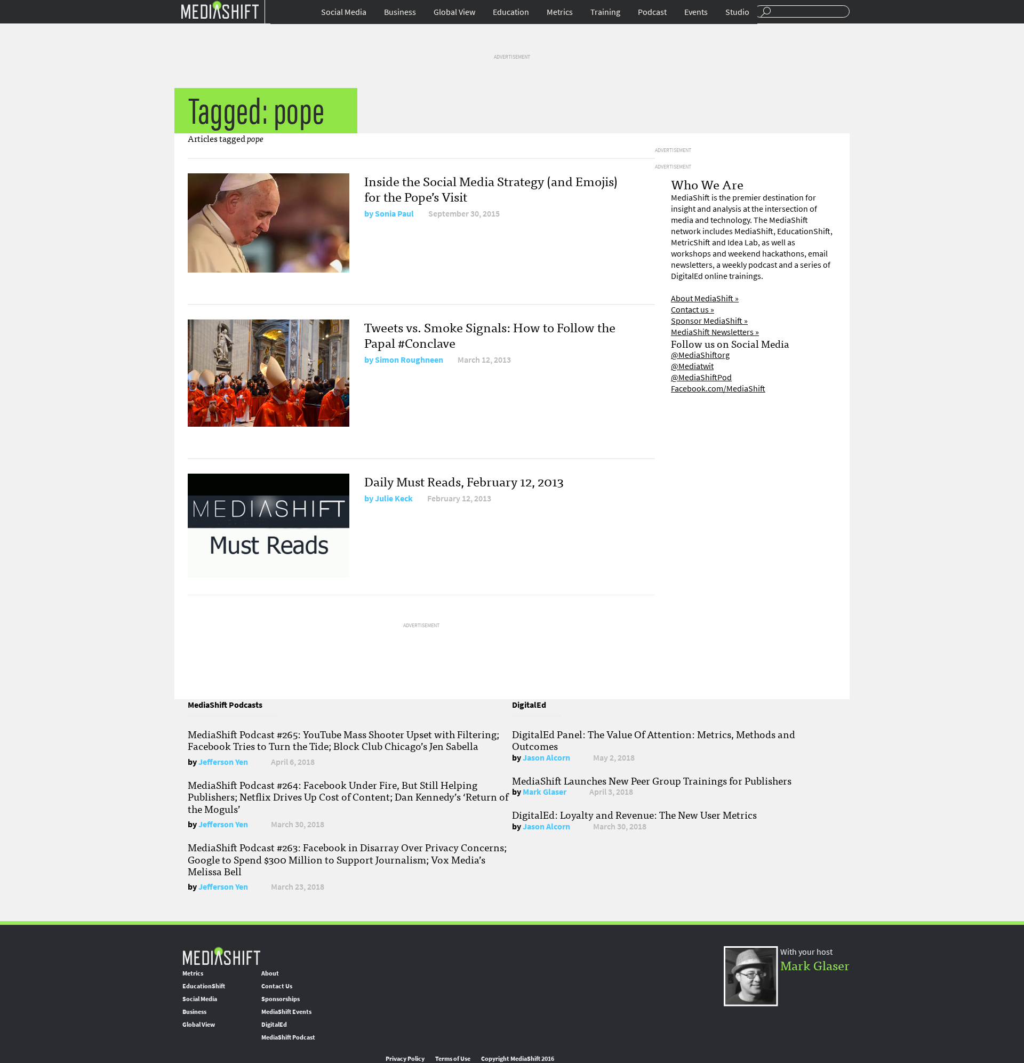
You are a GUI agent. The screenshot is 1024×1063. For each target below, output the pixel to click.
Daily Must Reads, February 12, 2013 (464, 480)
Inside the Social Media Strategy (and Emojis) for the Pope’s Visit (491, 188)
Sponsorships (280, 999)
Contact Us (276, 986)
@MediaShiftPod (701, 377)
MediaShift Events (286, 1012)
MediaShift (221, 955)
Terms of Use (452, 1058)
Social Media (343, 12)
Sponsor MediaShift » (709, 320)
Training (605, 12)
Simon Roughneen (409, 359)
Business (400, 12)
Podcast (652, 12)
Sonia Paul (394, 213)
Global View (454, 12)
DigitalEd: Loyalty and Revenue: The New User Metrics (634, 814)
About (270, 973)
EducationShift (203, 986)
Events (696, 12)
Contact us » (692, 309)
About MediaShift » (705, 298)
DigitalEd (274, 1024)
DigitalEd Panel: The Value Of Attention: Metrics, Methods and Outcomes (653, 740)
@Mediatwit (692, 366)
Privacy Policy (405, 1058)
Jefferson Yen (223, 762)
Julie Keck (394, 498)
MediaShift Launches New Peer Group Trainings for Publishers (651, 780)
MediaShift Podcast (288, 1037)
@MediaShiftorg (700, 355)
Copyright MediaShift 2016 (517, 1058)
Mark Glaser (544, 791)
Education (511, 12)
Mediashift (220, 9)
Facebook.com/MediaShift (718, 388)
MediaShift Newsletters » (715, 332)
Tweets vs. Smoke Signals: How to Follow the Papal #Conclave (489, 334)
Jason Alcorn (546, 757)
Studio (737, 12)
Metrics (560, 12)
